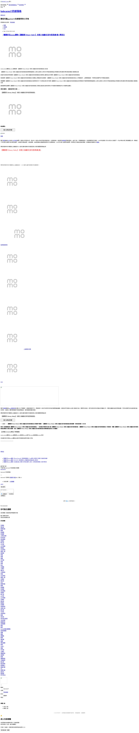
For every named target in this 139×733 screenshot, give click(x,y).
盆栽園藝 (3, 623)
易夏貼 (2, 541)
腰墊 (2, 634)
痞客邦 (11, 477)
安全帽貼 (3, 539)
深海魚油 (3, 613)
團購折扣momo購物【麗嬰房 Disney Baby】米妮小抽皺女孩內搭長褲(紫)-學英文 (34, 35)
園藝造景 (3, 622)
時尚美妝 (12, 22)
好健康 (2, 604)
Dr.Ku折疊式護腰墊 (5, 629)
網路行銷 (3, 667)
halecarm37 (3, 469)
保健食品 (3, 606)
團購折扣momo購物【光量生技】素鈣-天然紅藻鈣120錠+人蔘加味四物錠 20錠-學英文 (25, 462)
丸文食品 (14, 140)
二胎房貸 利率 (27, 349)
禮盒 (98, 142)
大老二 (2, 646)
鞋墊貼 (2, 548)
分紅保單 (3, 620)
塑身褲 (2, 673)
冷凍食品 (3, 572)
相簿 (4, 25)
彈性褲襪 (3, 642)
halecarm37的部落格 (11, 11)
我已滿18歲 (3, 730)
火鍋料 (2, 568)
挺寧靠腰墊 (3, 630)
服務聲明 (83, 712)
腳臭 (2, 530)
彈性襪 (2, 639)
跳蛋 (2, 656)
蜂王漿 (2, 610)
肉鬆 (2, 556)
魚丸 (2, 565)
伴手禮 (2, 560)
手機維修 (3, 660)
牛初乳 (2, 611)
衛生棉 (2, 662)
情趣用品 (3, 653)
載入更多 (3, 486)
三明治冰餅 (3, 535)
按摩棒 (2, 655)
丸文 (9, 140)
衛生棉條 (3, 663)
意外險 (2, 616)
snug (2, 382)
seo (1, 668)
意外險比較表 (4, 618)
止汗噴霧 (3, 546)
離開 (8, 730)
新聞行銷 (3, 670)
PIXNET (58, 712)
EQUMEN (3, 675)
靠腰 (2, 632)
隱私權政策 (77, 712)
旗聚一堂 (3, 551)
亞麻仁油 (3, 608)
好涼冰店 (3, 537)
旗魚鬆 (64, 140)
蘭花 (2, 627)
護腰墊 (2, 636)
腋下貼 (2, 542)
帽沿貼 (2, 527)
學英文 (2, 451)
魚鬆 (2, 136)
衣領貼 (2, 525)
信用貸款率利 (4, 244)
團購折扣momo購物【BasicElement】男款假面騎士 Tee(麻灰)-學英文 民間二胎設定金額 (25, 458)
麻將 (2, 644)
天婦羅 (2, 567)
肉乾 (2, 563)
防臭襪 (2, 534)
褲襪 (2, 641)
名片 (4, 28)
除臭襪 (4, 408)
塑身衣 (2, 672)
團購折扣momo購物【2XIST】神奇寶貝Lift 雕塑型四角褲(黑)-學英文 (20, 460)
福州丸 (2, 570)
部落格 (5, 27)
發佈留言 (3, 495)
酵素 (2, 615)
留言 (15, 477)
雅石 (2, 625)
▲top (2, 484)
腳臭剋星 (13, 408)
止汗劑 (2, 544)
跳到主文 (3, 15)
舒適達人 (3, 665)
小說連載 (12, 481)
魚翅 (2, 574)
